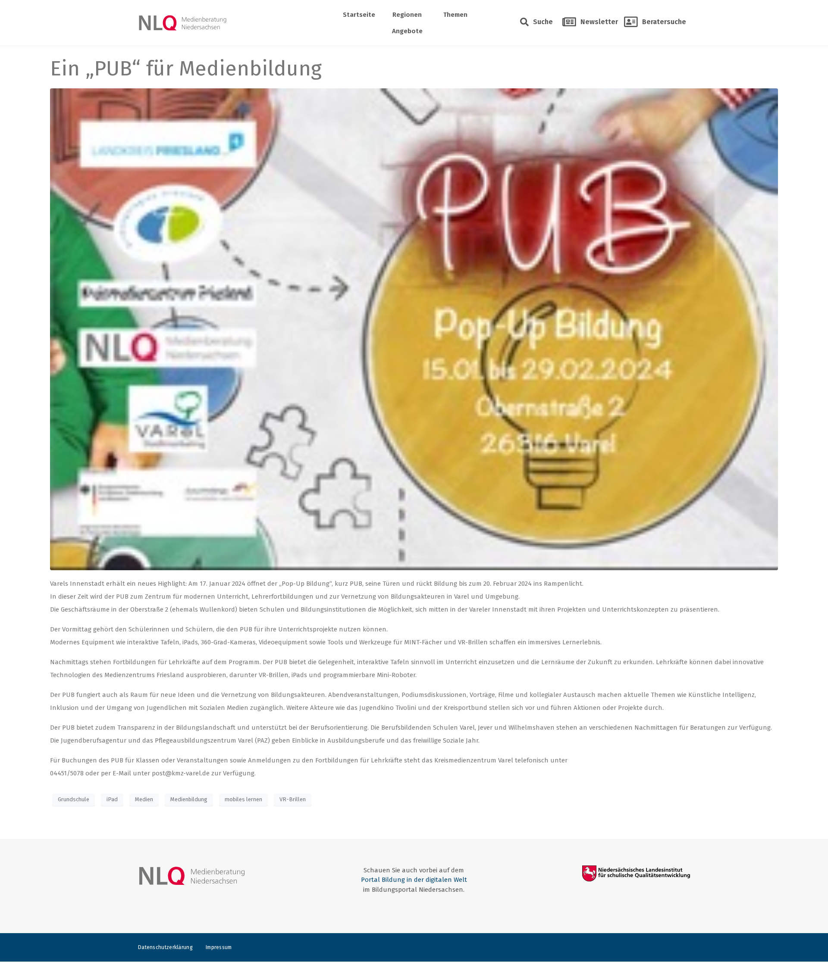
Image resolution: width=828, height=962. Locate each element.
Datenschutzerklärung (165, 947)
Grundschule (73, 799)
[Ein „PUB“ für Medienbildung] (414, 329)
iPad (112, 799)
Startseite (359, 15)
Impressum (219, 947)
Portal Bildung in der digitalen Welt (414, 880)
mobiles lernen (243, 799)
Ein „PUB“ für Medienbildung (186, 68)
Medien (144, 799)
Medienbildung (188, 799)
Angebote (407, 31)
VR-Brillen (292, 799)
